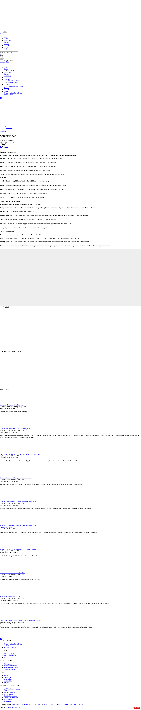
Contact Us (7, 677)
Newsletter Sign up (9, 669)
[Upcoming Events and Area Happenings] (10, 403)
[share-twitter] (3, 147)
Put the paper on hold (10, 665)
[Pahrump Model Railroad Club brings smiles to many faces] (10, 500)
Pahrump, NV (4, 62)
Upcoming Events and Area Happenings (12, 405)
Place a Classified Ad (14, 82)
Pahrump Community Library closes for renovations (15, 478)
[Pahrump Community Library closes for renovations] (10, 476)
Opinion (6, 42)
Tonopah (6, 44)
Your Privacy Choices (76, 704)
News (5, 37)
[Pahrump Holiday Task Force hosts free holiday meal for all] (10, 523)
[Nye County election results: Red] (10, 595)
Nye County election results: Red (10, 596)
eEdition (6, 49)
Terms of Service (49, 704)
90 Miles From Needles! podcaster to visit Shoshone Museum (18, 549)
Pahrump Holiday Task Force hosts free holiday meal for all (18, 525)
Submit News (8, 681)
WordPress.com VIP (14, 707)
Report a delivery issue (11, 667)
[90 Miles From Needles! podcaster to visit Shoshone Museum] (10, 547)
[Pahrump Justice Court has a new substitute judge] (10, 427)
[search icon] (0, 54)
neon (5, 691)
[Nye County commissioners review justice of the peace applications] (10, 452)
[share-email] (7, 147)
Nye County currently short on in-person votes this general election (20, 620)
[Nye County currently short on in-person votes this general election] (10, 618)
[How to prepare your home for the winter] (10, 571)
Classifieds (7, 45)
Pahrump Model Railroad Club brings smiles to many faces (18, 501)
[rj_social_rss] (1, 98)
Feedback (7, 682)
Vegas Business (8, 694)
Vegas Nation (8, 699)
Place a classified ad (10, 655)
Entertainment (8, 40)
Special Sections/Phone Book (13, 93)
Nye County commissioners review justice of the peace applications (20, 454)
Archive (6, 88)
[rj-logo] (19, 29)
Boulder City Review (10, 696)
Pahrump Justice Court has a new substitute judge (15, 429)
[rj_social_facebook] (0, 98)
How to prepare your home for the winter (12, 573)
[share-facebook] (0, 147)
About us (6, 675)
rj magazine (7, 701)
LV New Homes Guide (11, 697)
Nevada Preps (12, 70)
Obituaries (7, 47)
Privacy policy (37, 704)
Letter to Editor (8, 679)
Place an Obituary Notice (15, 86)
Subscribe (7, 89)
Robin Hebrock (7, 527)
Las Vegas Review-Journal (12, 689)
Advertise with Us (9, 654)
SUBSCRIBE (137, 707)
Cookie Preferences (62, 704)
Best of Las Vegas (9, 692)
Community (7, 76)
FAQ (5, 657)
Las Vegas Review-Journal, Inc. (21, 704)
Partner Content (8, 95)
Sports (6, 38)
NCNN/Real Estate (13, 81)
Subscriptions (8, 664)
